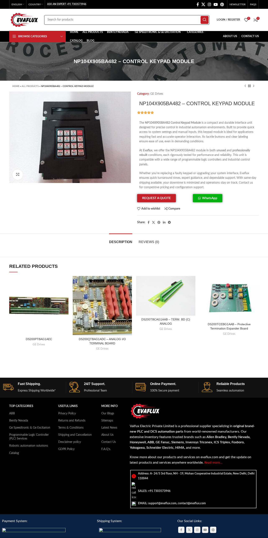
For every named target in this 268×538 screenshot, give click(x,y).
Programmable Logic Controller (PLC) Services (29, 436)
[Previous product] (245, 86)
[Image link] (34, 530)
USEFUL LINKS (68, 406)
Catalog (14, 453)
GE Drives (156, 93)
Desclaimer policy (69, 442)
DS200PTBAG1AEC (39, 339)
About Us (107, 434)
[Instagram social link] (209, 4)
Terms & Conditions (71, 427)
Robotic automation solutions (28, 445)
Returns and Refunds (71, 420)
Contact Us (108, 442)
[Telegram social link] (169, 222)
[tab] (120, 239)
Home (15, 86)
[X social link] (203, 4)
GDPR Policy (66, 449)
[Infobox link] (34, 387)
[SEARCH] (205, 20)
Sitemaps (107, 420)
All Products (30, 86)
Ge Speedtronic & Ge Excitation (29, 427)
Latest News (109, 427)
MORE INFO (109, 406)
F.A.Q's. (106, 449)
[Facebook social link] (197, 4)
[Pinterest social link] (222, 4)
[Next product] (253, 86)
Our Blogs (107, 413)
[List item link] (193, 491)
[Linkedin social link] (164, 222)
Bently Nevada (18, 420)
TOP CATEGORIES (21, 406)
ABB (12, 413)
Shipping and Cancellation (75, 434)
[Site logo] (24, 19)
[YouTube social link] (215, 4)
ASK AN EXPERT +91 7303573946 (66, 4)
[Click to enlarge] (17, 174)
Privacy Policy (67, 413)
